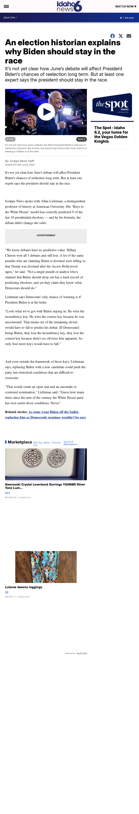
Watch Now (124, 6)
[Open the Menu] (6, 6)
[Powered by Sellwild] (81, 653)
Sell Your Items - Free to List (46, 444)
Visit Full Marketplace (70, 443)
